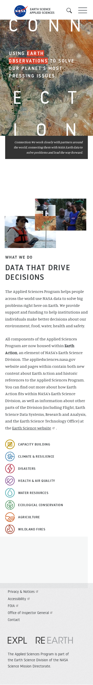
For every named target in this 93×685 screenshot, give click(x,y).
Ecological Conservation (40, 505)
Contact (14, 619)
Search (71, 10)
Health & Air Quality (36, 480)
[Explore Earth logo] (40, 643)
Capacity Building (34, 444)
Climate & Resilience (36, 456)
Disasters (27, 468)
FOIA (11, 605)
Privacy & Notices (21, 591)
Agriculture (29, 517)
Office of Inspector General (28, 612)
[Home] (46, 11)
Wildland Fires (31, 529)
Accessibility (17, 598)
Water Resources (33, 492)
